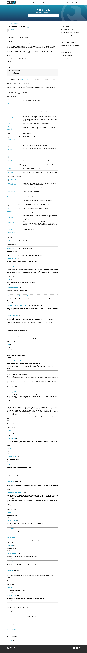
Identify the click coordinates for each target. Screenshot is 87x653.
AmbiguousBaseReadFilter (67, 55)
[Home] (11, 2)
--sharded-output (11, 160)
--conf (8, 123)
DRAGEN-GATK (55, 2)
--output (9, 103)
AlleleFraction (64, 48)
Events (62, 2)
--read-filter (9, 211)
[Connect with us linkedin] (79, 648)
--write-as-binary (11, 172)
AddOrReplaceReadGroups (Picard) (68, 42)
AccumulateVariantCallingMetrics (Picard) (70, 32)
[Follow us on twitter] (74, 648)
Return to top (10, 604)
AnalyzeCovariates (65, 58)
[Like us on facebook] (77, 648)
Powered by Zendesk (81, 651)
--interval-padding (11, 199)
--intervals (9, 144)
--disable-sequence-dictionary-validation (11, 128)
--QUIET (9, 208)
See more (63, 61)
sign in (11, 640)
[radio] (29, 619)
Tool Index (38, 2)
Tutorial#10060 (24, 79)
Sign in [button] (76, 2)
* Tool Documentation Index (67, 29)
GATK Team (13, 29)
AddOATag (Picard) (65, 39)
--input (8, 99)
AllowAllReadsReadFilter (66, 52)
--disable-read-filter (11, 179)
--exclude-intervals (11, 187)
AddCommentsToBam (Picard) (67, 35)
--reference (9, 156)
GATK (8, 23)
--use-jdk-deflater (11, 232)
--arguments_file (11, 111)
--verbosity (9, 240)
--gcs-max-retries (11, 132)
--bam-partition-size (11, 117)
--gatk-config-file (11, 191)
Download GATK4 (69, 2)
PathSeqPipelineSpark (11, 629)
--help (8, 135)
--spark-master (10, 164)
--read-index (10, 217)
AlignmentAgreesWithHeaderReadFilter (70, 45)
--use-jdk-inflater (11, 236)
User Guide (32, 2)
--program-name (11, 153)
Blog (43, 2)
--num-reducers (10, 149)
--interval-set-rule (11, 203)
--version (9, 168)
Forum (48, 2)
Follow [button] (31, 26)
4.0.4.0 (17, 23)
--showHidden (10, 248)
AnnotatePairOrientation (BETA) (14, 627)
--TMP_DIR (9, 229)
